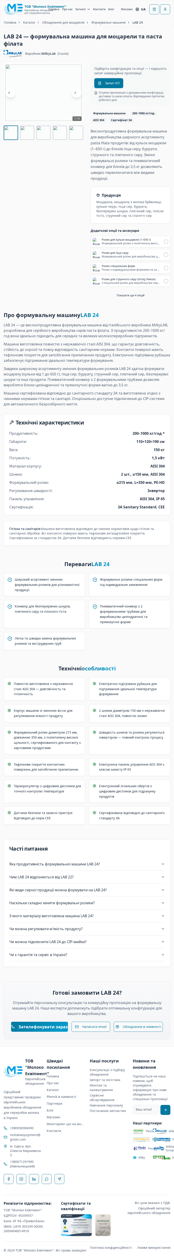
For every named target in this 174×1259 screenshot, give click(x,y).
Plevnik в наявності (61, 1096)
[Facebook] (9, 1179)
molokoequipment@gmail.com (25, 1137)
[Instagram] (21, 1179)
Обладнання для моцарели (63, 22)
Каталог (80, 9)
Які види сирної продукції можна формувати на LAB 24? (58, 889)
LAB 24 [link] (138, 22)
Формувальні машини (108, 22)
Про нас (67, 9)
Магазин (127, 9)
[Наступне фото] (77, 93)
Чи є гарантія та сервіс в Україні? (38, 954)
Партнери (54, 1103)
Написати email (94, 1026)
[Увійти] (165, 9)
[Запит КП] (154, 9)
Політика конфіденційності (111, 1247)
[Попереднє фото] (10, 93)
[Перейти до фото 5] (76, 132)
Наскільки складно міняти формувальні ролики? (52, 902)
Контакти (99, 9)
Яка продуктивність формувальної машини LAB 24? (54, 864)
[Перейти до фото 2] (27, 132)
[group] (43, 93)
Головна (53, 9)
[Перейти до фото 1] (11, 132)
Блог (111, 9)
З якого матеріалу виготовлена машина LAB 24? (51, 915)
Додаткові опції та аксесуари (115, 230)
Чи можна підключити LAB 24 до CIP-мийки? (48, 941)
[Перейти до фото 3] (43, 132)
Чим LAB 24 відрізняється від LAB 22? (41, 876)
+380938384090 (22, 1128)
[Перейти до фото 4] (60, 132)
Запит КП (112, 83)
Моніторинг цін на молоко (65, 1124)
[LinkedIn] (34, 1179)
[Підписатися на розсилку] (165, 1110)
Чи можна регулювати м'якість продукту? (45, 928)
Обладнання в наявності (142, 1026)
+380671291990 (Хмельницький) (22, 1163)
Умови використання (153, 1247)
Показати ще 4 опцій (131, 295)
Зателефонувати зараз (43, 1026)
